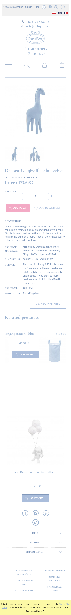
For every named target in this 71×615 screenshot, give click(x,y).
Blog (37, 7)
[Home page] (35, 37)
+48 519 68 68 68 (37, 22)
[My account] (44, 64)
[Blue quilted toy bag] (20, 365)
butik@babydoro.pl (37, 26)
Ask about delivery (48, 305)
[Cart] (62, 64)
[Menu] (9, 64)
